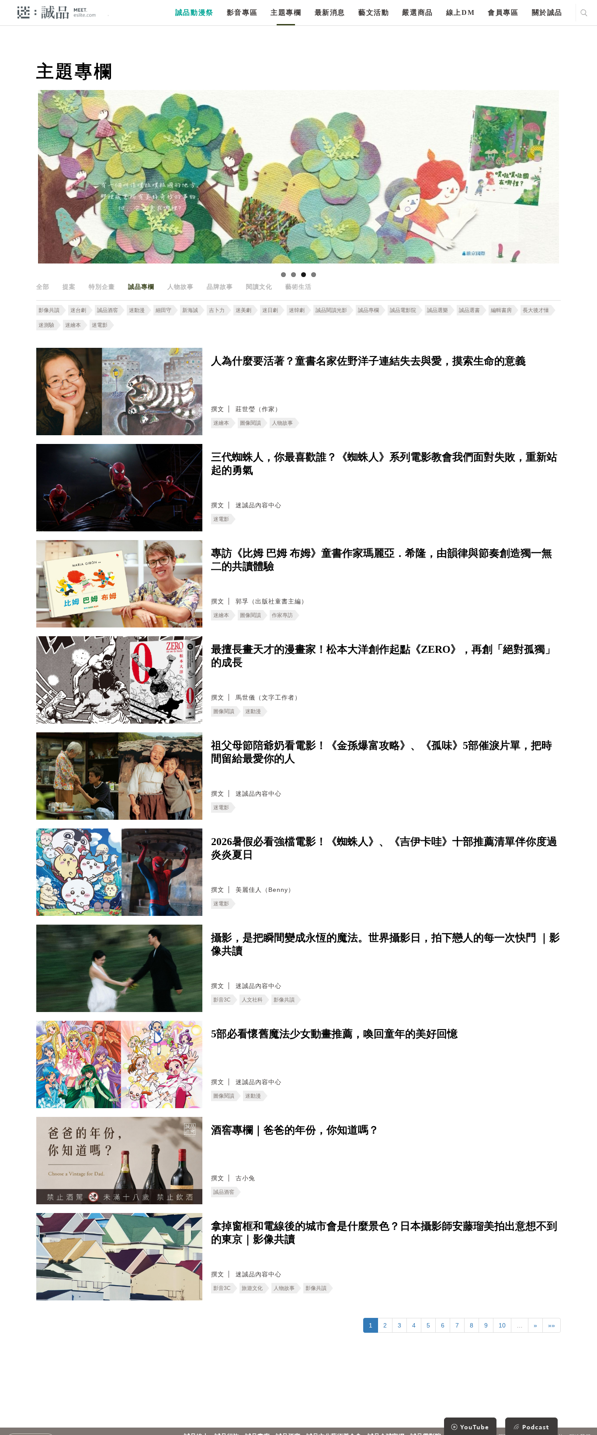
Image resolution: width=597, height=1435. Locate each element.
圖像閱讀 (250, 423)
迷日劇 (270, 310)
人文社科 (252, 1000)
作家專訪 (282, 615)
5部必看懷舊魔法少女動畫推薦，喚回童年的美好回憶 (334, 1034)
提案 (69, 286)
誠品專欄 (141, 286)
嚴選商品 (417, 12)
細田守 (163, 310)
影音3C (222, 1000)
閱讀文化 (259, 286)
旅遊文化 (252, 1288)
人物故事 (180, 286)
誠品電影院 (403, 310)
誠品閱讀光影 (331, 310)
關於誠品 (547, 12)
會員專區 (503, 12)
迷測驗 (46, 325)
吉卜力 (217, 310)
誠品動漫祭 (194, 12)
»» (551, 1325)
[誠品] (56, 12)
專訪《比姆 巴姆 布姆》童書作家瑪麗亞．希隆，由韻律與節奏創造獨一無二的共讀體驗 (381, 560)
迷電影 (100, 325)
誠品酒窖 (107, 310)
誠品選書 (469, 310)
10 (502, 1325)
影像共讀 (48, 310)
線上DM (460, 12)
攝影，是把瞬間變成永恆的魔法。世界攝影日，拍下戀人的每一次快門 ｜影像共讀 (385, 944)
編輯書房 (501, 310)
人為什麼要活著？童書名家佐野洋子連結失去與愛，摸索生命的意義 (368, 361)
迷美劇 (243, 310)
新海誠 (190, 310)
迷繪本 (73, 325)
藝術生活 (298, 286)
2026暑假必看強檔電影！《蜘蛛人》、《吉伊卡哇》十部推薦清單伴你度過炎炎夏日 (384, 848)
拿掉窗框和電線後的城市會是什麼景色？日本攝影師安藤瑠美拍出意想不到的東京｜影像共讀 (384, 1232)
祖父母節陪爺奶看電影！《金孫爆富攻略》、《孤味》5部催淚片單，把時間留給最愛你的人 (381, 752)
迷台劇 (78, 310)
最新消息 (330, 12)
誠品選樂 (437, 310)
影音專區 (242, 12)
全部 (42, 286)
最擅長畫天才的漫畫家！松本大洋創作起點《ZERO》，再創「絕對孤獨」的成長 (383, 656)
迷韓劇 (297, 310)
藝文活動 (373, 12)
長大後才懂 (536, 310)
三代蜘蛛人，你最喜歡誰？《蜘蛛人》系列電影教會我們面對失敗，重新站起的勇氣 (384, 463)
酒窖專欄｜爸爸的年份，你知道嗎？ (295, 1130)
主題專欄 (286, 12)
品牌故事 (220, 286)
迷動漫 (137, 310)
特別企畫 (102, 286)
